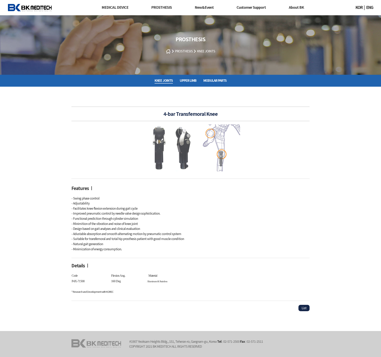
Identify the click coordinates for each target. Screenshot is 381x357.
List (304, 307)
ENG (369, 7)
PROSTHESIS (161, 7)
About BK (296, 7)
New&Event (204, 7)
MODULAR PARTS (215, 80)
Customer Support (251, 7)
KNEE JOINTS (206, 51)
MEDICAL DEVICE (115, 7)
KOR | (360, 7)
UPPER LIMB (188, 80)
